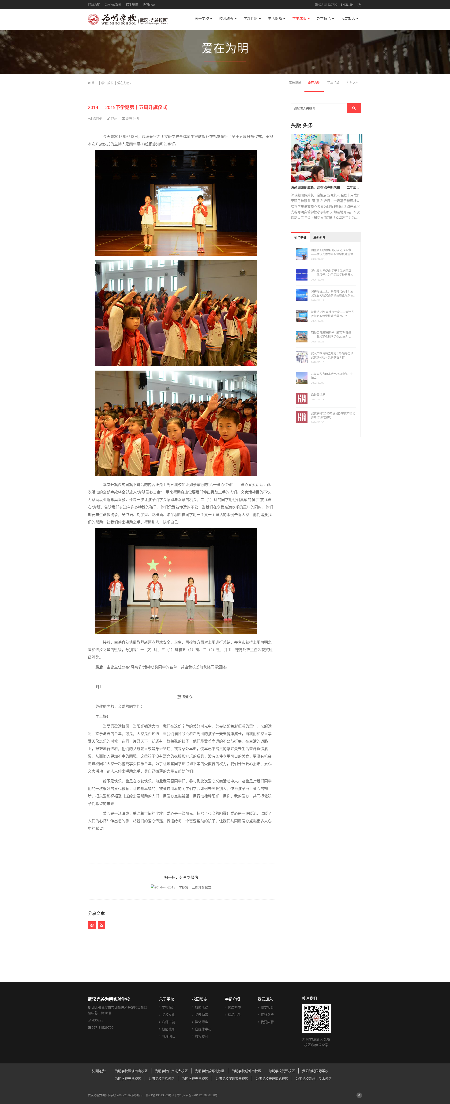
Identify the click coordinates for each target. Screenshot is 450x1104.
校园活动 (201, 1007)
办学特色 (324, 18)
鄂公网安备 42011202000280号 (197, 1095)
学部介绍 (251, 18)
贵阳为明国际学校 (315, 1071)
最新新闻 (319, 237)
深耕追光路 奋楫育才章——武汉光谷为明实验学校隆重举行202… (332, 314)
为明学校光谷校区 (128, 1078)
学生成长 (299, 18)
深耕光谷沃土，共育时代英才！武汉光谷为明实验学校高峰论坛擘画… (333, 293)
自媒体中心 (202, 1029)
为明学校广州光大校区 (171, 1071)
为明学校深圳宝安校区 (231, 1078)
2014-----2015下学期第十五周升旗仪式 (127, 107)
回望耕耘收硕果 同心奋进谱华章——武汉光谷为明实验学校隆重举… (333, 252)
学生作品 (333, 82)
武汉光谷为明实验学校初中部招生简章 (332, 376)
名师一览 (168, 1022)
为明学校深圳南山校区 (131, 1071)
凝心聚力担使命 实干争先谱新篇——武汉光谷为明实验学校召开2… (332, 273)
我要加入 (348, 18)
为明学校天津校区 (195, 1078)
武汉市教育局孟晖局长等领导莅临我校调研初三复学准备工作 (332, 355)
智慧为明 (94, 4)
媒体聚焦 (201, 1022)
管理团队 (168, 1036)
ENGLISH (347, 4)
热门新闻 (300, 237)
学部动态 (201, 1014)
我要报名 (267, 1007)
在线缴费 (267, 1014)
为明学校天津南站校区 (271, 1078)
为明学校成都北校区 (210, 1071)
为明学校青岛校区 (161, 1078)
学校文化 (168, 1014)
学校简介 (168, 1007)
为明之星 (352, 82)
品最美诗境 (318, 395)
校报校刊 (201, 1036)
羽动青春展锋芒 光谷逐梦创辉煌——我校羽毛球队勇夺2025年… (331, 335)
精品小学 (234, 1014)
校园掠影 (168, 1029)
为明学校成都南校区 (246, 1071)
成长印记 (295, 82)
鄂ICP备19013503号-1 (160, 1095)
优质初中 (234, 1007)
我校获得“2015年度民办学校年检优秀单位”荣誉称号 (333, 415)
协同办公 (149, 4)
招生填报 (132, 4)
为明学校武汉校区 (282, 1071)
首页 (94, 83)
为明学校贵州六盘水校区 (314, 1078)
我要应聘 (267, 1022)
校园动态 (226, 18)
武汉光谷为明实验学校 (102, 1095)
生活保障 (275, 18)
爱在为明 (123, 83)
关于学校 (202, 18)
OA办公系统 (113, 4)
